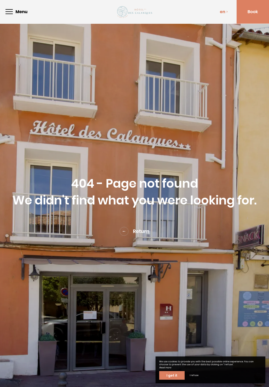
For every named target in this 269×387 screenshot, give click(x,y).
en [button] (222, 12)
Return (141, 231)
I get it (172, 375)
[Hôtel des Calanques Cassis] (134, 12)
